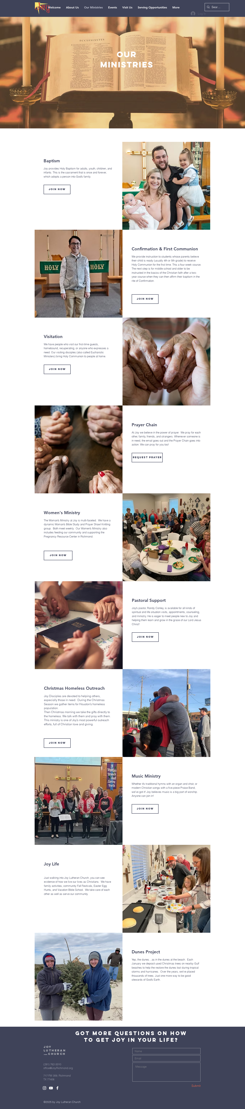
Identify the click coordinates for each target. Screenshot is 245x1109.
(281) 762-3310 (52, 1064)
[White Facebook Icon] (57, 1088)
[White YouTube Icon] (51, 1088)
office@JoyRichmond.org (58, 1068)
